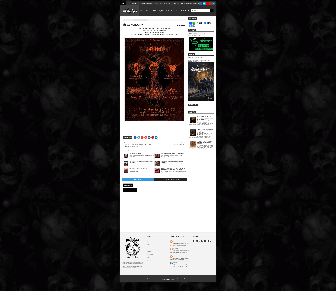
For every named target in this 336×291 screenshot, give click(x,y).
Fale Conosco (185, 11)
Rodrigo (175, 262)
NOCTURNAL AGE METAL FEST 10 (140, 3)
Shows (154, 11)
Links (176, 11)
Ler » (186, 245)
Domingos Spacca (178, 256)
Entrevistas (169, 11)
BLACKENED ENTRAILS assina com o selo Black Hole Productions (167, 3)
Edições (160, 11)
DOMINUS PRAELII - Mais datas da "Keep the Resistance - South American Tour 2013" (205, 118)
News (147, 11)
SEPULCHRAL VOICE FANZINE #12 (195, 57)
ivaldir (174, 241)
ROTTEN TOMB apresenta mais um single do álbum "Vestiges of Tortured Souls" (205, 131)
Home (142, 11)
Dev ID (172, 279)
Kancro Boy (176, 248)
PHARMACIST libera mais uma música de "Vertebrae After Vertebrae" (204, 142)
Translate (199, 35)
